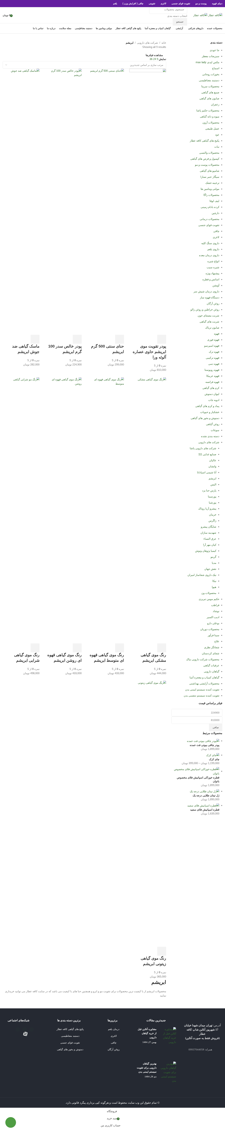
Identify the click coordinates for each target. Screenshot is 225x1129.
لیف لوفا (214, 200)
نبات (216, 146)
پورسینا (212, 496)
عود (217, 134)
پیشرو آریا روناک (207, 508)
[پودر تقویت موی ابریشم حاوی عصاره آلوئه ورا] (147, 201)
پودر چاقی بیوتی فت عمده (204, 745)
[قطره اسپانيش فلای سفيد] (203, 805)
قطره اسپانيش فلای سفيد (204, 809)
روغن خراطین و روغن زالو (204, 309)
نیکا (214, 580)
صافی (216, 727)
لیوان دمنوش (212, 393)
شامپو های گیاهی (209, 170)
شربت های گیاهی (209, 321)
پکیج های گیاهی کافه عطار (204, 140)
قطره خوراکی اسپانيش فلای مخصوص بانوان (198, 779)
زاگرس (212, 520)
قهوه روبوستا (212, 369)
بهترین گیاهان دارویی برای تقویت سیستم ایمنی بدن (147, 1067)
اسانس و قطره (210, 279)
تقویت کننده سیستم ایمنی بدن (202, 689)
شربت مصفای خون (208, 315)
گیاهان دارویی (211, 671)
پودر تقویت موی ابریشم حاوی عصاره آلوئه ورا (149, 351)
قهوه (216, 333)
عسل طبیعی (212, 128)
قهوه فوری (213, 339)
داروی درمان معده (209, 255)
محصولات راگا (211, 194)
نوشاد (216, 611)
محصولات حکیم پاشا (207, 110)
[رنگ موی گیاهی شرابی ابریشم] (21, 510)
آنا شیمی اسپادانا (206, 472)
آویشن (215, 285)
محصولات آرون (210, 122)
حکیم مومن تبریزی (209, 599)
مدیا (214, 562)
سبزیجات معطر (210, 56)
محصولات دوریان (209, 629)
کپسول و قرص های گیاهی (204, 158)
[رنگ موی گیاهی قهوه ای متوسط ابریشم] (105, 510)
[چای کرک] (212, 754)
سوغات (215, 430)
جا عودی (214, 50)
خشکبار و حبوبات (209, 412)
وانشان (212, 466)
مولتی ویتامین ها (210, 188)
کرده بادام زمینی (210, 206)
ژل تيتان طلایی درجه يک (206, 795)
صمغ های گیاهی (210, 92)
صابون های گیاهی (209, 98)
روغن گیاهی (212, 424)
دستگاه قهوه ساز (209, 297)
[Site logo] (214, 14)
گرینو (213, 556)
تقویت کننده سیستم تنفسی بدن (201, 695)
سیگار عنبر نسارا (209, 176)
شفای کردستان (210, 653)
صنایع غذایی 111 (207, 454)
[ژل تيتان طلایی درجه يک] (204, 791)
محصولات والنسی (209, 152)
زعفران (215, 104)
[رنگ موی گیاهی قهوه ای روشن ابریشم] (63, 510)
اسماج (215, 68)
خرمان (212, 514)
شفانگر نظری (211, 647)
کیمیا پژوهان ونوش (205, 550)
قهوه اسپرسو (211, 345)
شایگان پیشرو (208, 526)
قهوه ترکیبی (212, 357)
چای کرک (214, 759)
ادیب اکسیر (213, 617)
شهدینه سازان (208, 532)
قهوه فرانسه (212, 381)
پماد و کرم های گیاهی (207, 405)
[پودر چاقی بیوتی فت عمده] (203, 740)
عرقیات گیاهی (211, 665)
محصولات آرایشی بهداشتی (204, 683)
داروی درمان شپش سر (206, 291)
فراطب (215, 605)
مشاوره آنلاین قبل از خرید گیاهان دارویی (147, 1033)
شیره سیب (213, 267)
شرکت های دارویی (208, 442)
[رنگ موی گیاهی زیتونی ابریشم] (147, 813)
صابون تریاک (212, 327)
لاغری (216, 237)
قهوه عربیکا (212, 375)
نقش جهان (210, 568)
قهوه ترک (214, 351)
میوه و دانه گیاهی (209, 116)
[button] (161, 339)
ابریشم (212, 478)
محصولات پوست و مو (207, 164)
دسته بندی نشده (210, 436)
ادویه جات (213, 399)
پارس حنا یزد (209, 490)
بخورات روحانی (210, 74)
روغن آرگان (213, 303)
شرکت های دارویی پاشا (203, 448)
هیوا (214, 586)
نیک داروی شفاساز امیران (201, 574)
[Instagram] (24, 1029)
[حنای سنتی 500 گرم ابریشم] (105, 201)
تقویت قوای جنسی (208, 225)
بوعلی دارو (213, 623)
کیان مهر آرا (209, 544)
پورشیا (212, 502)
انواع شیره (213, 261)
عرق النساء (209, 538)
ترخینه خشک (212, 182)
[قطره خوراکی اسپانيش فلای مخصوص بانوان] (195, 771)
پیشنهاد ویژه (212, 273)
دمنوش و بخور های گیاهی (205, 418)
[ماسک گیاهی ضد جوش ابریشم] (21, 201)
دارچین (215, 212)
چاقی (216, 231)
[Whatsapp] (17, 1029)
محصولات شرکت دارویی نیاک (202, 659)
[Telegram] (31, 1029)
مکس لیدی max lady (207, 62)
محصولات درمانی (209, 219)
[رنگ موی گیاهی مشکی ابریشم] (147, 510)
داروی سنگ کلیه (210, 243)
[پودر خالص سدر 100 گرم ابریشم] (63, 201)
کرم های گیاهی (210, 387)
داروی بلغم (213, 249)
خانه (164, 42)
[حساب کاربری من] (16, 15)
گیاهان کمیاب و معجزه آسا (204, 677)
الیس (213, 484)
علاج (216, 641)
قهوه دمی (213, 363)
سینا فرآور (213, 635)
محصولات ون (208, 592)
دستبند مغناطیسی (209, 80)
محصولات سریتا (210, 86)
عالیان (212, 460)
